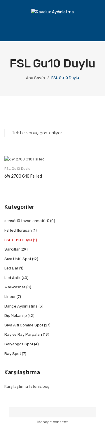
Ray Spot (12, 353)
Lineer (10, 296)
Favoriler (79, 28)
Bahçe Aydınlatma (21, 306)
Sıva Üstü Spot (17, 259)
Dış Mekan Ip (15, 315)
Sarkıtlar (12, 249)
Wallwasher (14, 287)
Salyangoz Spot (18, 344)
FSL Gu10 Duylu (17, 169)
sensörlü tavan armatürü (26, 221)
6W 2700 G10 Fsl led (23, 176)
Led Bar (11, 268)
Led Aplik (12, 278)
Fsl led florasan (18, 230)
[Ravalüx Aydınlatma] (52, 12)
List (17, 114)
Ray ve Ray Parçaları (23, 334)
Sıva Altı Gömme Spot (23, 325)
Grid (7, 114)
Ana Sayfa (35, 78)
